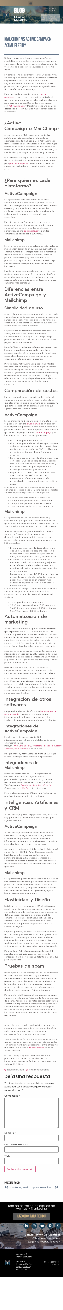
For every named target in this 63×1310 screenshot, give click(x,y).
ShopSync (37, 785)
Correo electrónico (16, 1144)
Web (7, 1156)
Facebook (48, 745)
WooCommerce (22, 748)
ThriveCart (17, 745)
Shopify (27, 745)
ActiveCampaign (17, 105)
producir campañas (18, 163)
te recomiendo (36, 1047)
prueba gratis (33, 423)
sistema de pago (43, 432)
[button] (30, 3)
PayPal (25, 788)
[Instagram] (34, 1226)
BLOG (19, 11)
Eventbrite (26, 785)
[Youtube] (42, 1226)
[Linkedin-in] (26, 1226)
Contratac (20, 1269)
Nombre (10, 1133)
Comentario (12, 1096)
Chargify (47, 785)
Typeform (37, 745)
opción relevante (32, 230)
